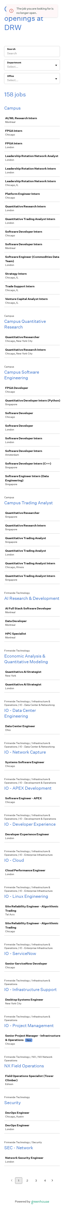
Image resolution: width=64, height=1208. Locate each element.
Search (11, 49)
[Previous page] (11, 1180)
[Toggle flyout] (56, 65)
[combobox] (7, 67)
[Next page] (52, 1180)
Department (14, 62)
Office (10, 76)
